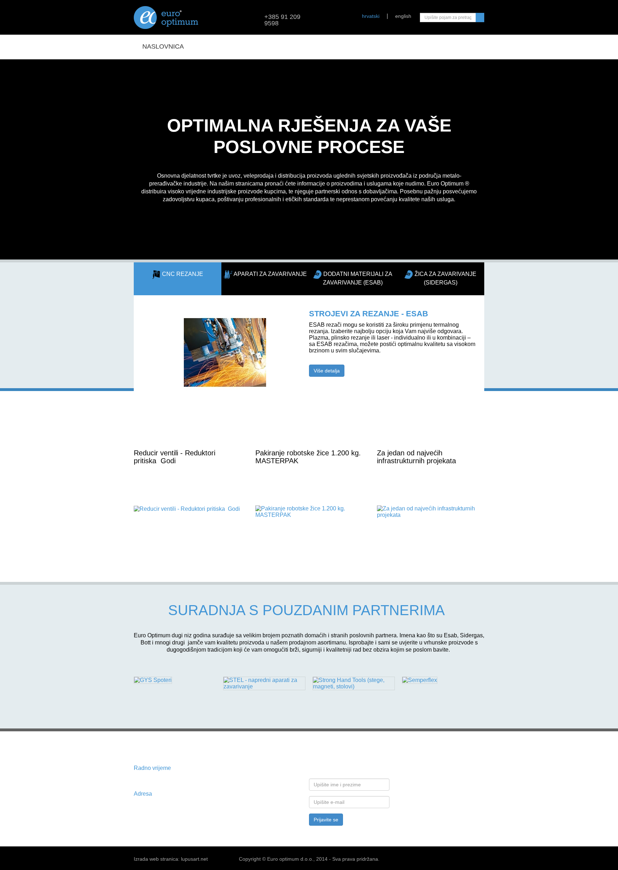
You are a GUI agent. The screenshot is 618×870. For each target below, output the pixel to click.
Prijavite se (326, 819)
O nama (285, 46)
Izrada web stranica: (157, 859)
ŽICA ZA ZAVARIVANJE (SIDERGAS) (445, 278)
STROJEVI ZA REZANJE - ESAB (368, 313)
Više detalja (327, 371)
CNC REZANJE (182, 274)
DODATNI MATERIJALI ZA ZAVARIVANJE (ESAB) (357, 278)
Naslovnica (163, 46)
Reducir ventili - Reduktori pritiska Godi (174, 457)
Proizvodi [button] (208, 46)
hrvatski (370, 16)
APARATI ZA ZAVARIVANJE (270, 274)
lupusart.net (194, 859)
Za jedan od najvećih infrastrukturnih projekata (416, 457)
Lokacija (358, 46)
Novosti (251, 46)
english (403, 16)
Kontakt (396, 46)
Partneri (321, 46)
